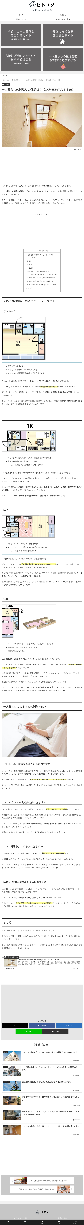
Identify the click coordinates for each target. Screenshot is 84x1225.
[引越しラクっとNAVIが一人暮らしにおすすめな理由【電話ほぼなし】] (21, 59)
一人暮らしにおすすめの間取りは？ (39, 271)
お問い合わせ (62, 1218)
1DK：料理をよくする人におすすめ (41, 281)
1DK (30, 264)
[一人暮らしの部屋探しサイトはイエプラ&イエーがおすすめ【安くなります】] (63, 35)
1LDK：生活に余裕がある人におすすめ (42, 284)
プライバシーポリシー (21, 1218)
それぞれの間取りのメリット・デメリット (42, 255)
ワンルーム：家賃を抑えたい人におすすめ (43, 274)
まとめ (29, 288)
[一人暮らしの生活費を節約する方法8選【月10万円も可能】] (63, 59)
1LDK (31, 268)
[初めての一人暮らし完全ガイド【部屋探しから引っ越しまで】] (21, 35)
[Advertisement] (42, 166)
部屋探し (6, 84)
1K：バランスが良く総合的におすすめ (42, 278)
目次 (39, 251)
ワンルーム (33, 257)
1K (30, 261)
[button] (55, 1031)
